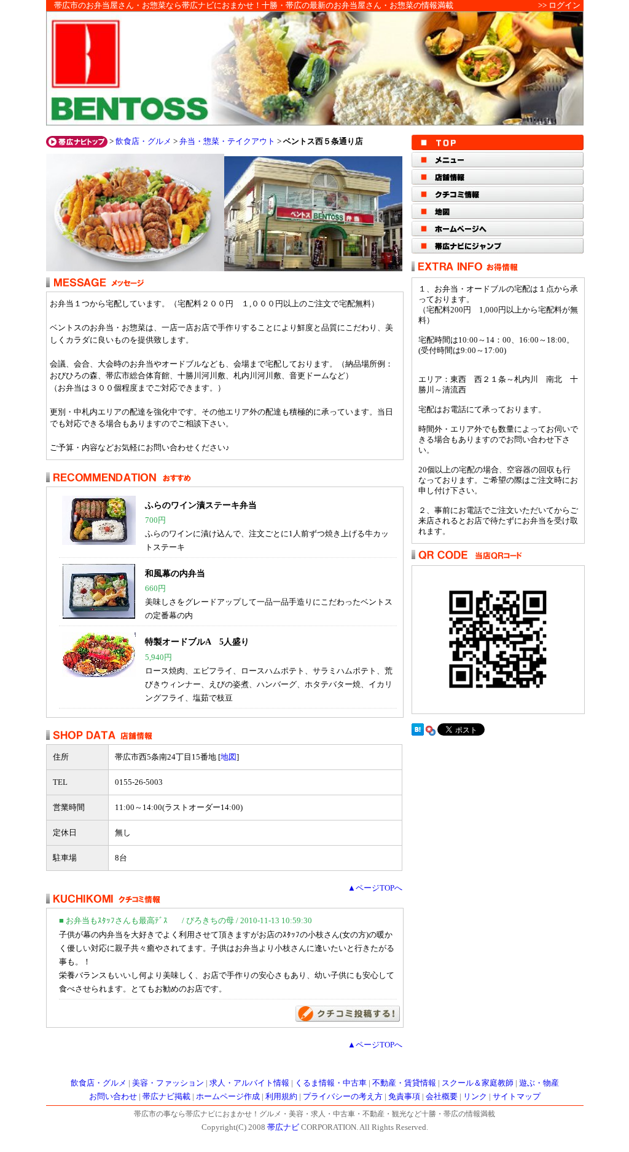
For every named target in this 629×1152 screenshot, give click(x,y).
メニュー (498, 159)
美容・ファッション (168, 1083)
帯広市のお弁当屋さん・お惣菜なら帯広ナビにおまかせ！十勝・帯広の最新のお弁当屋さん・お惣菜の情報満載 (253, 5)
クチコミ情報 (498, 194)
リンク (475, 1096)
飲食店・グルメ (143, 141)
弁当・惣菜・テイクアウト (227, 141)
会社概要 (442, 1096)
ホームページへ (498, 228)
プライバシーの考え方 (343, 1096)
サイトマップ (517, 1096)
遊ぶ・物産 (539, 1083)
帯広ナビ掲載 (166, 1096)
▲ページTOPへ (375, 888)
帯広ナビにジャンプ (498, 245)
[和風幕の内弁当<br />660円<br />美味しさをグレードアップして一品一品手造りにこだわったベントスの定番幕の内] (99, 616)
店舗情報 (498, 177)
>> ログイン (559, 5)
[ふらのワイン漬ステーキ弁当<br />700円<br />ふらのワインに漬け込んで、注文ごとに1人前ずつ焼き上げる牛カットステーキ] (99, 542)
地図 (228, 756)
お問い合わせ (113, 1096)
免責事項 (404, 1096)
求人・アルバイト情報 (249, 1083)
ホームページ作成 (228, 1096)
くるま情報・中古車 (331, 1083)
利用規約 (281, 1096)
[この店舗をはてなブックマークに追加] (418, 733)
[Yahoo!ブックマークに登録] (431, 733)
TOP (498, 142)
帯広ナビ (283, 1127)
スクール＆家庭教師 (478, 1083)
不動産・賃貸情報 (404, 1083)
